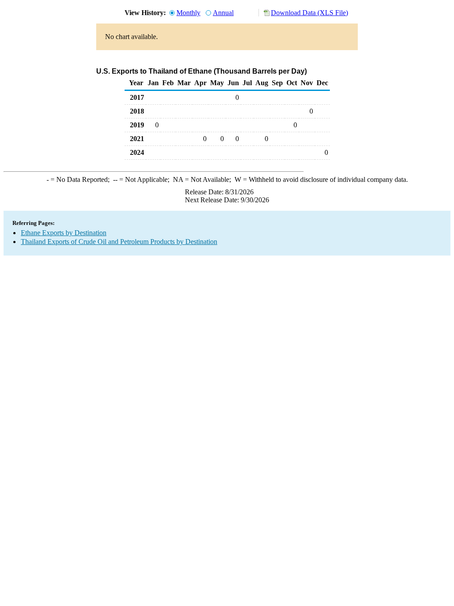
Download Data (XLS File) (309, 12)
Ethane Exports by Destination (63, 232)
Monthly (188, 12)
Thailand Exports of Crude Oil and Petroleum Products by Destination (119, 241)
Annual (223, 12)
